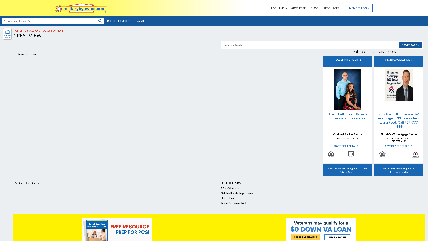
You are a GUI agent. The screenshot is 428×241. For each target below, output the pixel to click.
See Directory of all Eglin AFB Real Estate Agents (347, 170)
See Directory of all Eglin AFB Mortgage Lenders (399, 170)
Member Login (359, 8)
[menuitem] (277, 7)
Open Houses (228, 197)
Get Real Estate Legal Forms (237, 193)
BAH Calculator (230, 188)
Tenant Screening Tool (233, 202)
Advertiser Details (345, 146)
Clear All (139, 20)
